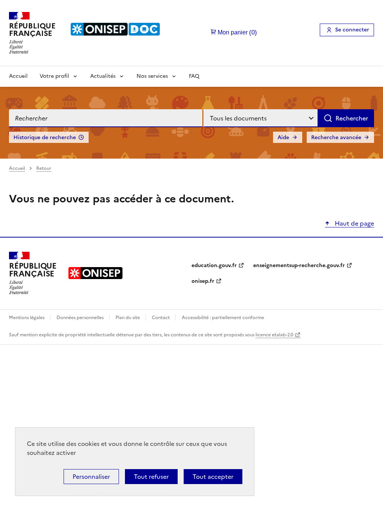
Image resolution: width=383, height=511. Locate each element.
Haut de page (353, 223)
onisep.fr (203, 281)
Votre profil (54, 76)
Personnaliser (91, 476)
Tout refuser (151, 476)
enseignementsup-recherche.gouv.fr (299, 265)
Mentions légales (27, 317)
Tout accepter (213, 476)
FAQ (194, 76)
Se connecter (352, 30)
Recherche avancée (336, 137)
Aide (283, 137)
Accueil (18, 76)
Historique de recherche (44, 137)
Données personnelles (80, 317)
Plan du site (128, 317)
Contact (161, 317)
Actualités (103, 76)
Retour (43, 168)
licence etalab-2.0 (274, 334)
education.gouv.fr (214, 265)
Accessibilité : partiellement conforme (223, 317)
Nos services (152, 76)
